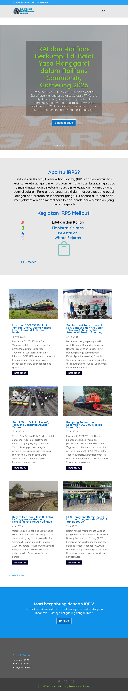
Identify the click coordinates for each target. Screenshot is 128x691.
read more (20, 373)
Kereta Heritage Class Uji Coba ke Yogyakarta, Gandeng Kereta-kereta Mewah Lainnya (32, 519)
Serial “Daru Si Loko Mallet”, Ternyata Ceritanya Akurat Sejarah (30, 425)
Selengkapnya (64, 122)
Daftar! (64, 620)
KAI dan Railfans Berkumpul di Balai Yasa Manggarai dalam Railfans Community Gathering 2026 (64, 67)
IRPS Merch (28, 262)
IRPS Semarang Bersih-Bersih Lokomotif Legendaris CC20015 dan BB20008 (86, 519)
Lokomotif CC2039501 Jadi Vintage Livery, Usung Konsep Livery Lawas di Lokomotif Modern (32, 328)
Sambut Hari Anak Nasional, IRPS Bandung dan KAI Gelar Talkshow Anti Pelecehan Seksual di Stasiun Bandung (84, 328)
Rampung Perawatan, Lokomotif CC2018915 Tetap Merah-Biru (84, 425)
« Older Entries (16, 575)
